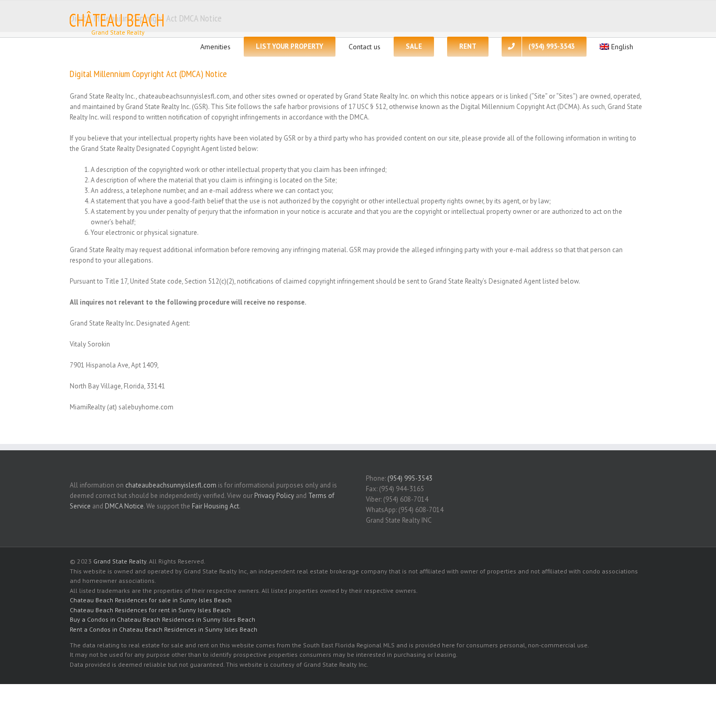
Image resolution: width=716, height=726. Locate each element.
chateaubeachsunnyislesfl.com (170, 485)
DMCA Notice (124, 506)
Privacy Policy (274, 495)
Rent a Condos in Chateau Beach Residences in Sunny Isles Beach (163, 629)
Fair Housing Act (215, 506)
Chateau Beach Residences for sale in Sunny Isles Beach (151, 600)
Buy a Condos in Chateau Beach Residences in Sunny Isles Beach (162, 619)
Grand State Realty (119, 561)
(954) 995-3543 (409, 478)
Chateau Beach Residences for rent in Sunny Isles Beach (150, 610)
